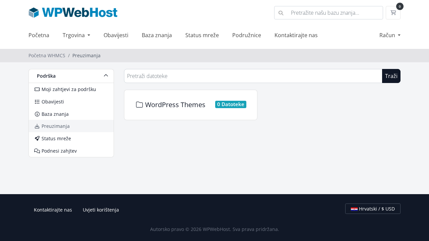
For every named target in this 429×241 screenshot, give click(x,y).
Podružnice (246, 35)
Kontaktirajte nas (296, 35)
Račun (387, 35)
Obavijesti (116, 35)
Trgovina (74, 35)
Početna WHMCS (46, 55)
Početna (38, 35)
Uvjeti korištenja (101, 210)
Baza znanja (157, 35)
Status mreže (202, 35)
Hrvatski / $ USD (376, 209)
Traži (391, 76)
